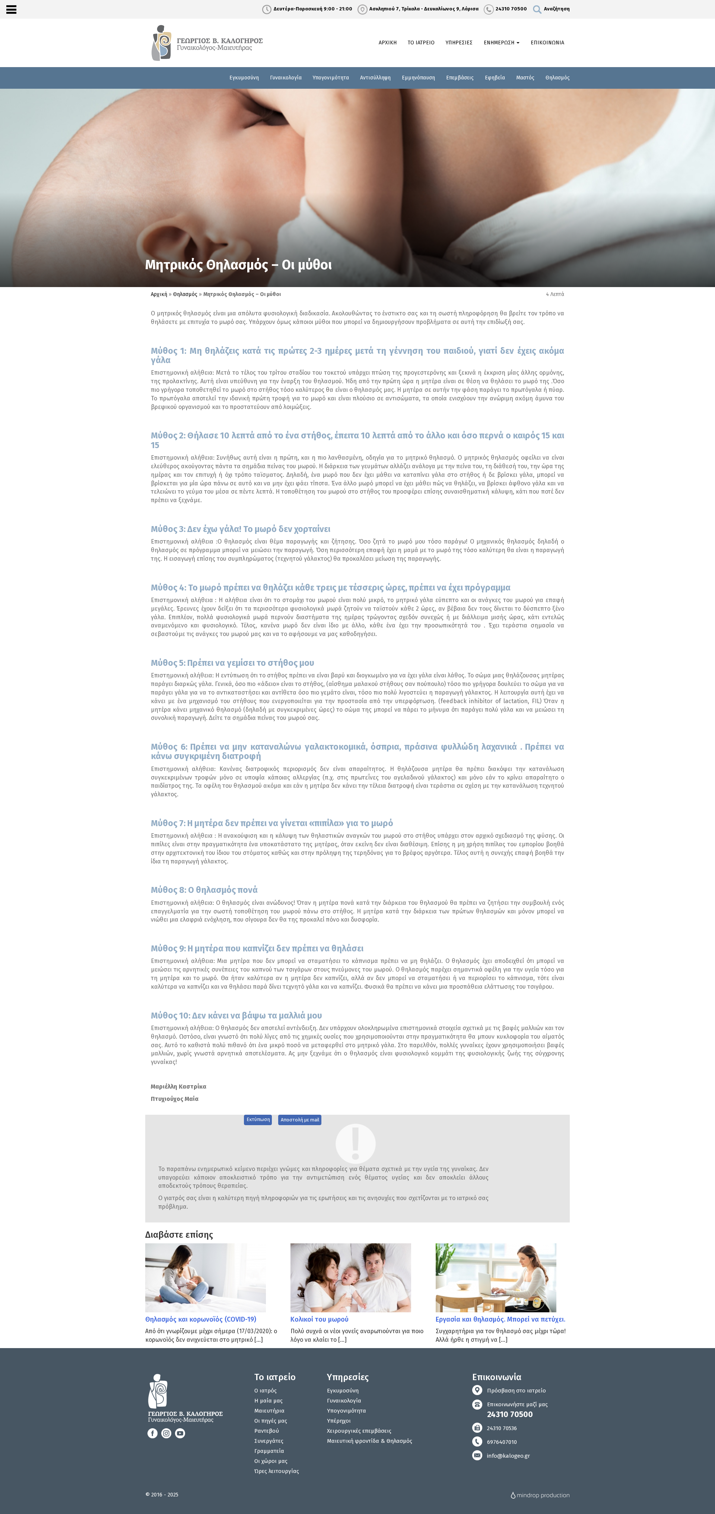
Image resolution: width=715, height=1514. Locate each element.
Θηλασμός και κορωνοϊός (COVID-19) (200, 1319)
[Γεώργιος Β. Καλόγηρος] (208, 42)
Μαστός (525, 78)
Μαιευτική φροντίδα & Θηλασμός (369, 1441)
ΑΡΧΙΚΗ (388, 43)
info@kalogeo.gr (508, 1455)
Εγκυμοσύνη (244, 78)
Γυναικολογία (286, 78)
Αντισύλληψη (375, 78)
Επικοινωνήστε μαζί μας (517, 1410)
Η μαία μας (268, 1400)
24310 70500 (511, 9)
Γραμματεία (269, 1451)
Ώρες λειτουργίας (276, 1471)
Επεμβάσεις (460, 78)
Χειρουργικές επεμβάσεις (359, 1431)
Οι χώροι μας (270, 1461)
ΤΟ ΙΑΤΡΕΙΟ (421, 43)
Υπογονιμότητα (331, 78)
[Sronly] (11, 9)
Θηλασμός (558, 78)
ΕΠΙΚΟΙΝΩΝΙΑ (547, 43)
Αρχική (159, 294)
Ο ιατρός (265, 1390)
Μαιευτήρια (269, 1410)
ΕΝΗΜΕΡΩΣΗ (500, 43)
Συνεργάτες (268, 1441)
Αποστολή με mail (300, 1120)
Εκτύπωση (258, 1119)
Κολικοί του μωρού (319, 1319)
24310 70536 (502, 1428)
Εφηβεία (495, 78)
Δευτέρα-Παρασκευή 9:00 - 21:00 (313, 9)
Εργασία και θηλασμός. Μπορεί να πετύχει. (500, 1319)
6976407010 (502, 1442)
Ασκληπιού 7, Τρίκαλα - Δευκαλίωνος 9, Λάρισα (424, 9)
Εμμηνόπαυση (418, 78)
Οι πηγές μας (270, 1420)
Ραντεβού (266, 1431)
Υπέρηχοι (339, 1420)
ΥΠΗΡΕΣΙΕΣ (459, 43)
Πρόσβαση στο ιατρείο (516, 1390)
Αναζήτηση (557, 9)
